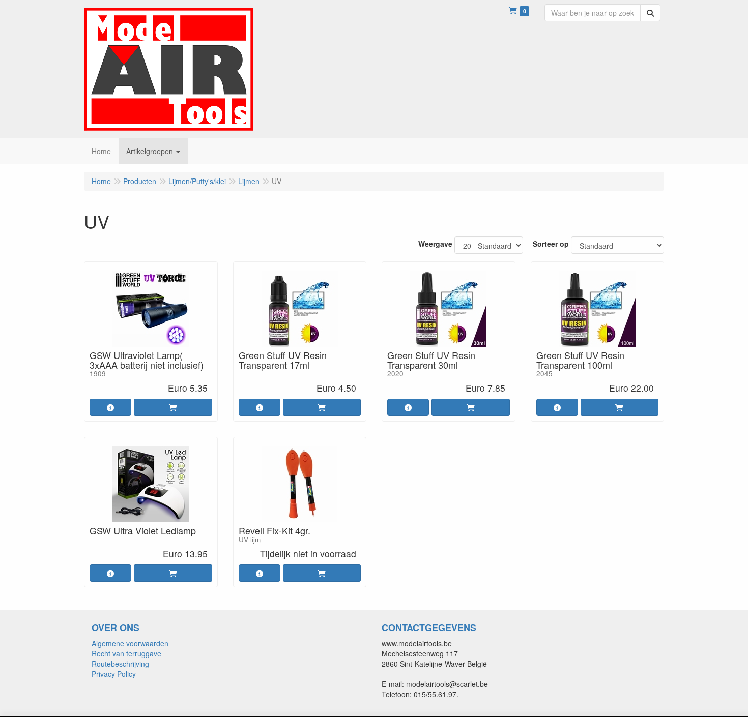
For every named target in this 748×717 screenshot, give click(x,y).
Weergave (435, 243)
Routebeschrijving (120, 664)
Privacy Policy (114, 674)
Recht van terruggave (126, 653)
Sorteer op (551, 243)
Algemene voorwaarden (130, 643)
